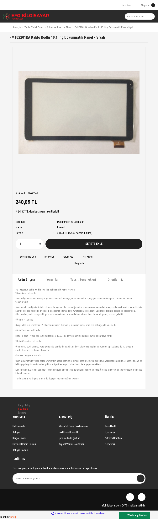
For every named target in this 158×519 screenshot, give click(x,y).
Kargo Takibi (19, 438)
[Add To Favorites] (26, 257)
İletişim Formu (20, 450)
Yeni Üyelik (111, 426)
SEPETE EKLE (94, 244)
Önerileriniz (116, 279)
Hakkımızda (19, 426)
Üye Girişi (110, 432)
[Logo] (26, 16)
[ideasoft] (58, 513)
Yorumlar (52, 279)
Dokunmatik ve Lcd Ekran (70, 221)
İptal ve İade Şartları (69, 438)
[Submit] (141, 478)
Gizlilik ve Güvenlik (68, 432)
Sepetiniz (110, 444)
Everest (61, 227)
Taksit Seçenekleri (83, 279)
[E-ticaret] (78, 513)
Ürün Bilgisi (26, 279)
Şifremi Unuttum (114, 438)
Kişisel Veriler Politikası (71, 444)
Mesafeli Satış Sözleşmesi (73, 426)
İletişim (16, 432)
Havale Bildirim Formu (24, 444)
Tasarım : (8, 516)
